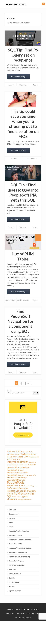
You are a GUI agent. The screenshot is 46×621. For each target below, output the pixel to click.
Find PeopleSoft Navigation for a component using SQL (20, 321)
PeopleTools (15, 482)
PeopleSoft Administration (19, 531)
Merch (38, 614)
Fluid (8, 459)
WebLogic (20, 499)
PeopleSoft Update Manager (17, 477)
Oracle (32, 464)
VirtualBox (12, 499)
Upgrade (24, 496)
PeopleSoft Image (15, 470)
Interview (32, 462)
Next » (28, 383)
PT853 (10, 494)
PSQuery (31, 491)
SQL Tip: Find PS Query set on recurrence (23, 55)
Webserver (27, 499)
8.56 (18, 451)
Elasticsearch (34, 457)
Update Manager (15, 591)
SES (32, 493)
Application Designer (13, 454)
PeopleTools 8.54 (15, 485)
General (12, 518)
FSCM (13, 459)
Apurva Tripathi (10, 300)
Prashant (11, 85)
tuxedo (14, 497)
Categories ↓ (23, 85)
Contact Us (18, 610)
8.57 (23, 451)
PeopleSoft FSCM (15, 544)
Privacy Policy (10, 614)
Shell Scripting (14, 582)
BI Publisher (12, 457)
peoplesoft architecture (18, 467)
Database (12, 510)
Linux (25, 465)
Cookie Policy (30, 614)
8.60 (27, 452)
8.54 (13, 452)
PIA (27, 488)
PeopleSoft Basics (15, 535)
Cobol (20, 457)
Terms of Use (20, 614)
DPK (26, 456)
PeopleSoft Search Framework (21, 475)
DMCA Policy (35, 610)
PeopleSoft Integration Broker (20, 548)
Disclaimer (26, 610)
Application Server (28, 454)
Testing (11, 587)
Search (9, 390)
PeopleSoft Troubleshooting (19, 557)
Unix (18, 497)
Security (25, 493)
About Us (10, 610)
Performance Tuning (16, 488)
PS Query (12, 569)
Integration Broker (17, 462)
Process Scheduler (16, 491)
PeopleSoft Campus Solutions (20, 540)
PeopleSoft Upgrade (16, 480)
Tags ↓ (35, 85)
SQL (9, 496)
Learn (21, 465)
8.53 (9, 451)
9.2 (30, 451)
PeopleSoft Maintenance (18, 552)
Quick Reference (23, 300)
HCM (18, 459)
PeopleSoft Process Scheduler (17, 473)
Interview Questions (12, 465)
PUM (17, 493)
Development (14, 514)
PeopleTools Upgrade (30, 486)
